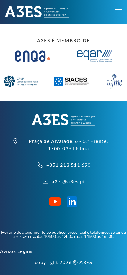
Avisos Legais (16, 251)
